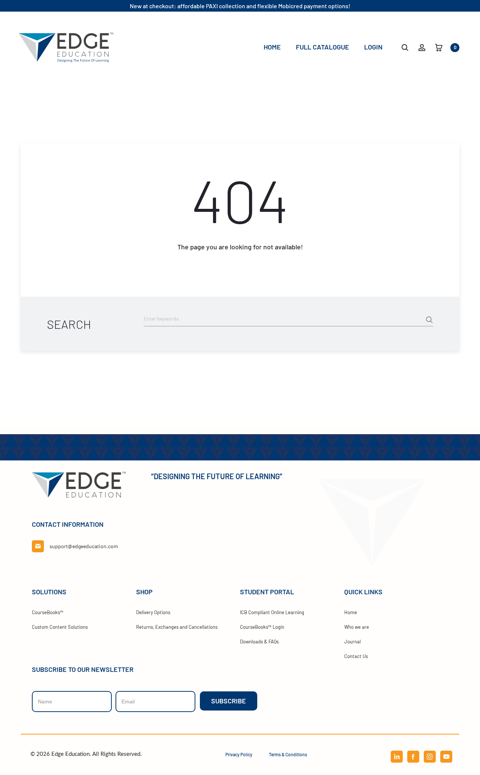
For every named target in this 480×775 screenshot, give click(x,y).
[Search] (405, 46)
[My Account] (422, 46)
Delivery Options (153, 612)
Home (272, 47)
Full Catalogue (322, 47)
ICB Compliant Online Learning (272, 612)
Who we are (356, 627)
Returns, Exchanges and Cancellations (177, 627)
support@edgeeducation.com (84, 546)
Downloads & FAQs (259, 642)
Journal (352, 642)
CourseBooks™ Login (262, 627)
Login (373, 47)
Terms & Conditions (288, 754)
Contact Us (356, 656)
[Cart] (438, 46)
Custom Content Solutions (60, 627)
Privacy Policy (238, 754)
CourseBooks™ (47, 612)
